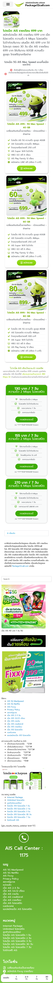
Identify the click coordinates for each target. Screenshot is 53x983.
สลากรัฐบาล (12, 712)
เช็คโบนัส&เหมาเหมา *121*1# (19, 746)
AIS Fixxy (11, 706)
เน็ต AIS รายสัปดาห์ (15, 724)
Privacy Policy (13, 709)
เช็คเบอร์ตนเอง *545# (17, 758)
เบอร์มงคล (11, 732)
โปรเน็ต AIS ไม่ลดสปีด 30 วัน (19, 814)
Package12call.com (20, 566)
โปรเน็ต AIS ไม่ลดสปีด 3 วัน (18, 811)
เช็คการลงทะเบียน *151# (17, 760)
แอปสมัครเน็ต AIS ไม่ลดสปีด (19, 735)
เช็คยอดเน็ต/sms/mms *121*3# (21, 749)
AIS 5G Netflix (13, 704)
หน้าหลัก (7, 885)
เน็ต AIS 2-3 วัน (14, 715)
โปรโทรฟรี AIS (13, 820)
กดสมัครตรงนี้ (26, 419)
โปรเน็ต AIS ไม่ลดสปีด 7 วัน (18, 817)
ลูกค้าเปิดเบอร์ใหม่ (14, 803)
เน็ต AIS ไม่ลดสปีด (15, 729)
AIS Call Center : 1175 (24, 852)
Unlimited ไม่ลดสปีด (16, 800)
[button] (8, 4)
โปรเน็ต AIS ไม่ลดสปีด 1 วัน (18, 805)
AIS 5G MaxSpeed (15, 701)
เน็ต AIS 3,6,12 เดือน (16, 718)
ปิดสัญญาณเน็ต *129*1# (18, 752)
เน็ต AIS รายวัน (13, 721)
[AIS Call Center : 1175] (24, 838)
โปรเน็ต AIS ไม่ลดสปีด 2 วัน (18, 808)
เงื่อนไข (12, 533)
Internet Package (15, 797)
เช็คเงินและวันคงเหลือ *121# (19, 743)
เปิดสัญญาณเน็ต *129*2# (19, 755)
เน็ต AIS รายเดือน (14, 726)
